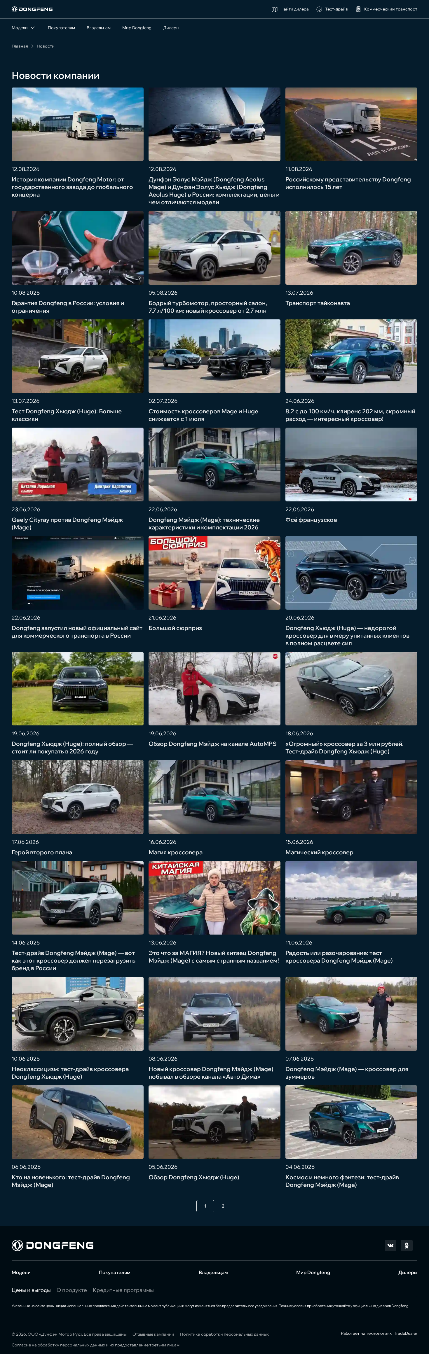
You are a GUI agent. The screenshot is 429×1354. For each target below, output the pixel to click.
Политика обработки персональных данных (224, 1334)
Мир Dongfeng (136, 27)
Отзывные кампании (153, 1334)
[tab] (31, 1290)
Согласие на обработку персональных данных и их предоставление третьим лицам (95, 1345)
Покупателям (61, 27)
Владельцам (99, 27)
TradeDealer (405, 1333)
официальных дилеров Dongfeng (381, 1306)
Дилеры (171, 27)
